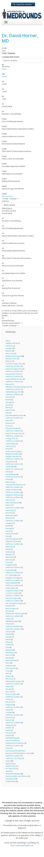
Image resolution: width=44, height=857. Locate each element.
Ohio (7, 413)
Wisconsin (9, 679)
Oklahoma (9, 666)
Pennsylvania (11, 533)
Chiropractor (10, 461)
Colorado (9, 397)
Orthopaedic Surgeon (14, 681)
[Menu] (5, 22)
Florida (8, 399)
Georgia (9, 402)
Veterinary (9, 446)
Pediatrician (10, 565)
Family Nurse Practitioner (15, 743)
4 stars (4, 76)
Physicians (10, 733)
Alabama (9, 518)
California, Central (12, 541)
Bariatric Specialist (12, 456)
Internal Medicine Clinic (14, 379)
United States (11, 444)
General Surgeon (12, 598)
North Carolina (11, 660)
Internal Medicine (12, 502)
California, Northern (13, 626)
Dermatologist (11, 474)
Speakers (9, 771)
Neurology (9, 510)
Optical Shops (11, 763)
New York (9, 410)
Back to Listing (7, 196)
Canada (8, 735)
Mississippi (10, 557)
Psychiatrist (10, 570)
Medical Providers (12, 454)
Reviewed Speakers (13, 774)
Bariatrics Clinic (11, 358)
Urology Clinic (11, 438)
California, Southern (13, 366)
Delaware (9, 546)
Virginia (8, 619)
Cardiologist (10, 466)
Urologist (9, 712)
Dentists (9, 720)
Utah (7, 673)
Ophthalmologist (12, 621)
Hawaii (8, 405)
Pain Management (12, 539)
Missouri (9, 361)
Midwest (9, 351)
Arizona (8, 505)
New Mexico (10, 652)
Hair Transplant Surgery (14, 603)
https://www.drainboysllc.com (22, 845)
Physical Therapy (12, 428)
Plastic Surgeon (11, 694)
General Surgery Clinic (14, 369)
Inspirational (10, 779)
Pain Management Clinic (14, 415)
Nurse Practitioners (13, 740)
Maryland (9, 606)
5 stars (4, 69)
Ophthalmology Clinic (13, 392)
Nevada (8, 384)
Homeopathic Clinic (13, 374)
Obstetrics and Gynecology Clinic (18, 387)
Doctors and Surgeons (14, 451)
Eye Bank (9, 348)
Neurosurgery (11, 608)
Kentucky (9, 423)
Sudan (8, 730)
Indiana (8, 644)
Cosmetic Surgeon (12, 593)
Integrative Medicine (13, 495)
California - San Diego (14, 758)
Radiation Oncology (13, 578)
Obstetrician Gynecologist (15, 613)
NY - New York (11, 768)
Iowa (7, 647)
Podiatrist (9, 705)
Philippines (10, 725)
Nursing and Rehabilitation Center (18, 753)
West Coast (10, 353)
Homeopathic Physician (14, 485)
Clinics (8, 341)
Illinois (8, 407)
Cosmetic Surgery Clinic (14, 364)
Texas (8, 426)
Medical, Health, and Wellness (17, 776)
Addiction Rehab (12, 343)
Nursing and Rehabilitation (15, 751)
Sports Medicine (12, 583)
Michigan (9, 554)
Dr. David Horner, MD (20, 38)
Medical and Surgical (13, 356)
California (9, 346)
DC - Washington (12, 575)
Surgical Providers (12, 590)
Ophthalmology (11, 738)
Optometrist (10, 515)
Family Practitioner (12, 490)
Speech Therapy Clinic (14, 433)
